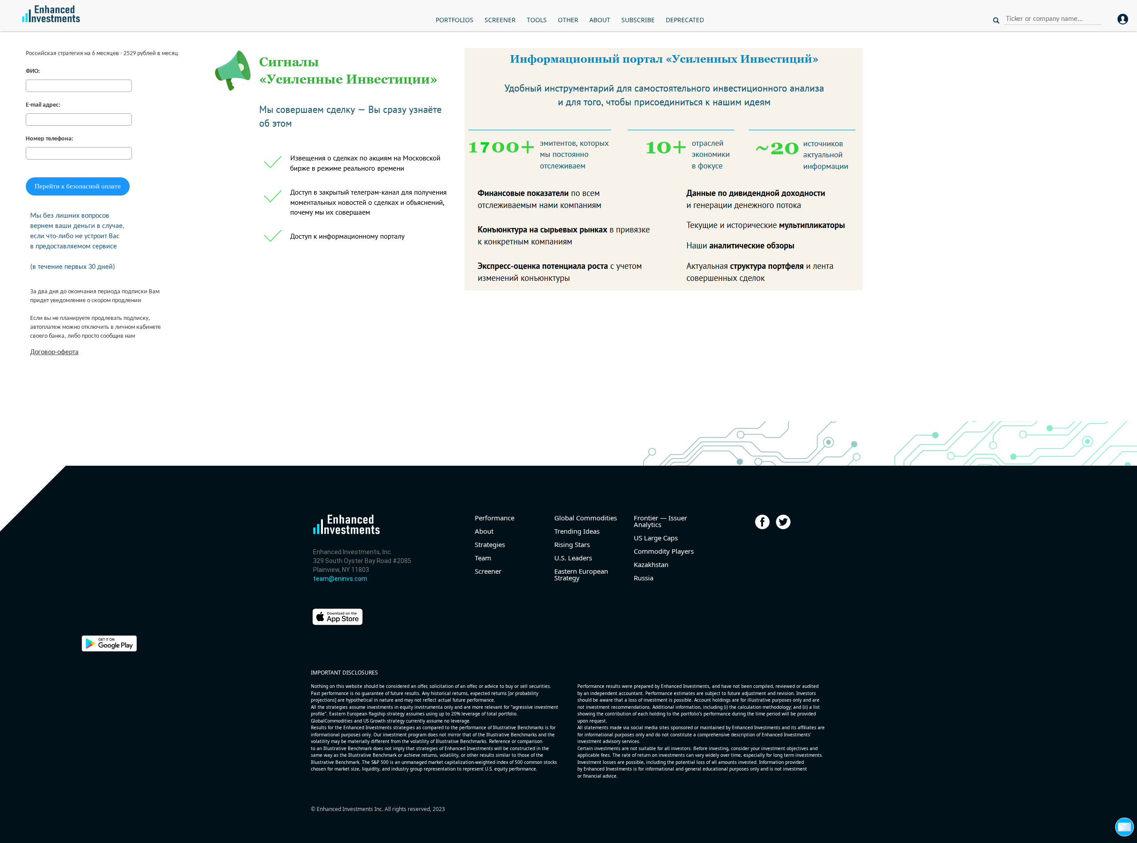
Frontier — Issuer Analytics (660, 521)
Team (483, 558)
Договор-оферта (54, 352)
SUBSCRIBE (638, 20)
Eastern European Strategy (581, 574)
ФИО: (33, 71)
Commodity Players (664, 551)
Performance (494, 518)
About (484, 531)
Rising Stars (572, 544)
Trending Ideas (577, 531)
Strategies (490, 544)
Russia (643, 578)
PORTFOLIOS (454, 20)
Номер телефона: (49, 139)
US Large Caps (656, 538)
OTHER (568, 20)
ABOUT (599, 20)
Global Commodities (585, 518)
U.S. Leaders (573, 558)
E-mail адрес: (43, 105)
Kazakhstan (651, 564)
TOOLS (537, 20)
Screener (488, 571)
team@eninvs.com (340, 578)
